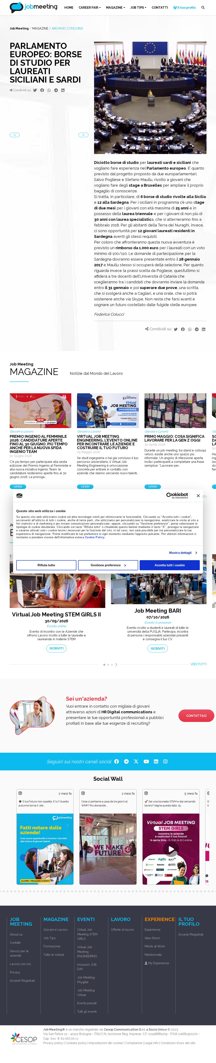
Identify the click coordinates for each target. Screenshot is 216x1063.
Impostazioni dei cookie (106, 1043)
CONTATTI (160, 7)
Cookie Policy (95, 537)
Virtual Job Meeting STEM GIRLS (87, 934)
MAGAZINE (114, 7)
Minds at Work (155, 946)
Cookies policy (76, 1043)
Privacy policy (53, 1043)
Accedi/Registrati (22, 980)
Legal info (151, 1043)
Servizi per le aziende (19, 953)
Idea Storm (152, 938)
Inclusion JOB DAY (87, 967)
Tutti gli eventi (87, 1011)
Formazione (51, 946)
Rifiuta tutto (46, 565)
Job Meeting (19, 28)
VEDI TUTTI (198, 664)
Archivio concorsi (67, 28)
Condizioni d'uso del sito (178, 1043)
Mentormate (153, 954)
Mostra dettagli (180, 552)
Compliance (133, 1043)
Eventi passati (87, 1003)
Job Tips (49, 938)
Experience (153, 929)
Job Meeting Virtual (86, 992)
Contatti (15, 942)
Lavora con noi (20, 964)
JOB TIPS (137, 7)
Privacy (15, 972)
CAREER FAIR (88, 7)
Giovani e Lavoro (55, 929)
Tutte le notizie (53, 954)
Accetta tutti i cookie (170, 565)
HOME (68, 7)
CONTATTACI (196, 716)
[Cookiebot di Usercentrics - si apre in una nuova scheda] (169, 496)
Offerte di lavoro (122, 929)
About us (16, 934)
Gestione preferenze (106, 565)
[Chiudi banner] (198, 495)
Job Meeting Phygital (86, 980)
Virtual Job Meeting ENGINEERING (87, 951)
